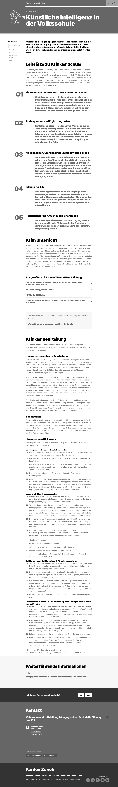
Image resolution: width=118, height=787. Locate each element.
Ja (81, 695)
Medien (56, 776)
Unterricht (32, 11)
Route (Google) (36, 731)
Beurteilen (44, 345)
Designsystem (46, 779)
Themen (28, 3)
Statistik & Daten (68, 776)
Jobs (80, 776)
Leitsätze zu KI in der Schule (15, 46)
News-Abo (46, 776)
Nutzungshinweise (75, 779)
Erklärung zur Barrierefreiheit (59, 779)
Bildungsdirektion (34, 755)
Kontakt (11, 60)
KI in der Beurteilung (14, 52)
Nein (88, 695)
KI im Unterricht (13, 49)
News (37, 776)
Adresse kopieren (36, 734)
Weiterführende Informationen (13, 56)
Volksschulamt (50, 755)
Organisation (39, 3)
